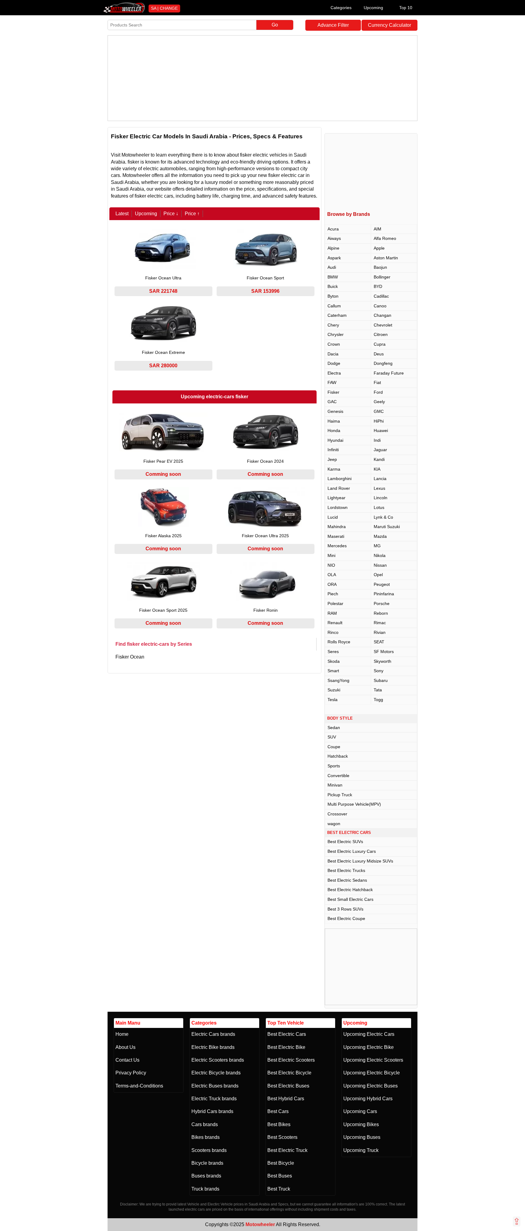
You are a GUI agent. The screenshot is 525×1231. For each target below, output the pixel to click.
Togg (378, 699)
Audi (332, 267)
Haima (334, 421)
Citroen (381, 334)
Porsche (381, 603)
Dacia (333, 353)
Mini (331, 555)
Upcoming (373, 7)
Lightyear (336, 497)
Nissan (380, 565)
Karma (334, 469)
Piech (333, 593)
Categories (341, 7)
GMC (379, 411)
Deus (379, 353)
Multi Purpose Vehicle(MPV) (354, 804)
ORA (332, 584)
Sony (378, 670)
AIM (377, 228)
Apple (379, 248)
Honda (334, 430)
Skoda (334, 661)
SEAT (379, 641)
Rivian (380, 632)
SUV (332, 737)
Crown (334, 344)
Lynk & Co (383, 517)
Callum (334, 305)
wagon (334, 823)
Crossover (337, 813)
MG (377, 545)
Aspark (334, 257)
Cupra (380, 344)
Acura (333, 228)
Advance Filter (333, 25)
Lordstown (338, 507)
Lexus (379, 488)
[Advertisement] (262, 78)
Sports (334, 765)
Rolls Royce (339, 641)
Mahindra (337, 526)
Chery (333, 325)
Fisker (333, 392)
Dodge (334, 363)
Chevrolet (383, 325)
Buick (333, 286)
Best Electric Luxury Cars (352, 851)
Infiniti (333, 449)
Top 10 (405, 7)
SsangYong (338, 680)
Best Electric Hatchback (350, 889)
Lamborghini (340, 478)
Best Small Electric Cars (350, 899)
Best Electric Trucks (346, 870)
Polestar (335, 603)
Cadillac (381, 296)
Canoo (380, 305)
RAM (332, 613)
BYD (378, 286)
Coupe (334, 746)
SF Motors (384, 651)
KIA (377, 469)
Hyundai (335, 440)
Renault (335, 622)
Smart (333, 670)
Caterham (337, 315)
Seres (333, 651)
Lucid (333, 517)
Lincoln (380, 497)
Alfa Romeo (385, 238)
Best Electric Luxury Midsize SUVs (360, 861)
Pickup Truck (340, 794)
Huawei (381, 430)
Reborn (381, 613)
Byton (333, 296)
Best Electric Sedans (347, 880)
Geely (379, 401)
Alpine (333, 248)
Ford (378, 392)
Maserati (336, 536)
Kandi (379, 459)
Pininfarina (384, 593)
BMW (333, 277)
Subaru (381, 680)
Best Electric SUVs (345, 841)
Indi (377, 440)
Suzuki (334, 689)
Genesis (335, 411)
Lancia (380, 478)
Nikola (380, 555)
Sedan (334, 727)
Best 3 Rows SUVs (345, 909)
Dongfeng (383, 363)
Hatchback (338, 756)
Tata (378, 689)
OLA (332, 574)
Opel (378, 574)
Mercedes (337, 545)
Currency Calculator (389, 25)
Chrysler (336, 334)
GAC (332, 401)
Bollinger (382, 277)
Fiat (377, 382)
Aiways (334, 238)
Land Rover (339, 488)
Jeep (332, 459)
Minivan (335, 785)
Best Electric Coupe (346, 918)
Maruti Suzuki (387, 526)
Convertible (338, 775)
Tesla (333, 699)
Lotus (379, 507)
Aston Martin (386, 257)
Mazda (380, 536)
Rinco (333, 632)
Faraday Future (389, 373)
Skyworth (382, 661)
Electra (334, 373)
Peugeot (382, 584)
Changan (382, 315)
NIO (331, 565)
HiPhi (379, 421)
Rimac (380, 622)
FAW (332, 382)
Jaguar (380, 449)
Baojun (380, 267)
